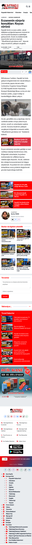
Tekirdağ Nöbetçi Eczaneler (7, 423)
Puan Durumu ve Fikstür (6, 436)
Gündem (18, 12)
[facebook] (5, 469)
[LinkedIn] (17, 416)
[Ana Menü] (29, 6)
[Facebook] (15, 219)
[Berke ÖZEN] (5, 215)
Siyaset (11, 489)
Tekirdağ (12, 494)
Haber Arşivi (22, 441)
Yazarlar (9, 509)
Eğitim (11, 487)
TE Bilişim (20, 464)
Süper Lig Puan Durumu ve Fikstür (20, 536)
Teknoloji (12, 500)
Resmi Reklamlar (14, 491)
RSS (5, 459)
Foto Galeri (10, 505)
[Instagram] (18, 219)
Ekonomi (12, 496)
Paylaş (5, 71)
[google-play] (16, 452)
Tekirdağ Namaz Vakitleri (6, 430)
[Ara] (27, 6)
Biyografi (9, 516)
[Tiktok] (23, 416)
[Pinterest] (11, 416)
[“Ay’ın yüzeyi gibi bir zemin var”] (24, 233)
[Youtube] (20, 416)
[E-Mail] (12, 219)
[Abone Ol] (29, 72)
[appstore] (16, 447)
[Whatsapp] (26, 416)
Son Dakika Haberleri (8, 441)
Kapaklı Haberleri (7, 12)
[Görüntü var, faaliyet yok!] (8, 248)
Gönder (5, 296)
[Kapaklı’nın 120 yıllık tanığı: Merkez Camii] (8, 262)
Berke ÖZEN (15, 214)
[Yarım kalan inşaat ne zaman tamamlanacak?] (8, 233)
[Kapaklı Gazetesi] (9, 6)
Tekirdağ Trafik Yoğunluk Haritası (22, 430)
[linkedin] (29, 469)
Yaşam (11, 502)
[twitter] (9, 469)
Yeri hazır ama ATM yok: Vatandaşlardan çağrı (23, 269)
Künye (8, 520)
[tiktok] (25, 469)
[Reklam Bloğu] (16, 382)
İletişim (8, 522)
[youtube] (17, 469)
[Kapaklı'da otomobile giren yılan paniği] (24, 248)
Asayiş (25, 12)
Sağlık (11, 498)
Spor (10, 485)
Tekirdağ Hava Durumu (22, 423)
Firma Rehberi (10, 511)
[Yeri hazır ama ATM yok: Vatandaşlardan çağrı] (24, 262)
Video (8, 507)
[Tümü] (30, 306)
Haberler (3, 17)
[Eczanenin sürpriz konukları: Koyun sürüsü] (16, 60)
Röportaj (9, 513)
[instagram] (13, 469)
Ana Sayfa (9, 474)
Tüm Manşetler (23, 435)
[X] (8, 416)
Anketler (9, 518)
